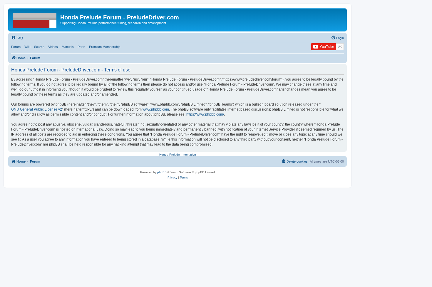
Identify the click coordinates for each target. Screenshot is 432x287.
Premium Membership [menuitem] (104, 47)
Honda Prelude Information (177, 154)
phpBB (162, 172)
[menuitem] (17, 37)
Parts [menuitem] (81, 47)
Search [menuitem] (39, 47)
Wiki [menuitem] (27, 47)
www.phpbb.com (156, 109)
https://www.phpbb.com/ (205, 114)
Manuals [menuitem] (68, 47)
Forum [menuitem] (16, 47)
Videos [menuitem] (53, 47)
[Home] (35, 19)
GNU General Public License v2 (36, 109)
